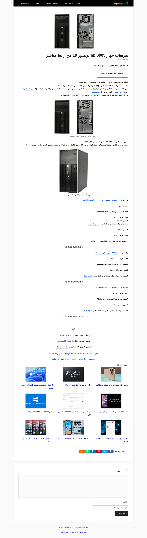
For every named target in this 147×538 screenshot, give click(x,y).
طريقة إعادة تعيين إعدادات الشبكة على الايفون (111, 385)
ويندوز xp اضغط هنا (64, 335)
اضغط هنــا (93, 224)
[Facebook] (111, 451)
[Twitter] (105, 451)
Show (103, 73)
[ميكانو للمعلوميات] (120, 3)
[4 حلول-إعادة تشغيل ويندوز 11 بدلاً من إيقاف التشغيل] (35, 380)
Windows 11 (25, 3)
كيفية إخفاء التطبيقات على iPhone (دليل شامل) (74, 438)
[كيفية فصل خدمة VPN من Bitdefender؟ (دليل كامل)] (73, 407)
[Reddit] (81, 451)
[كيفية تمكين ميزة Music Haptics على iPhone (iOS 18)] (111, 433)
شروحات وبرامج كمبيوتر (72, 3)
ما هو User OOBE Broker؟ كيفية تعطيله (38, 412)
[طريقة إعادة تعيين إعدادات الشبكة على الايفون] (111, 380)
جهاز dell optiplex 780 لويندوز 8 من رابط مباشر (69, 359)
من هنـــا (117, 92)
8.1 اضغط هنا (62, 347)
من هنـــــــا (96, 92)
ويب (37, 3)
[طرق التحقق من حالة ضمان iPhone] (73, 380)
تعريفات (92, 359)
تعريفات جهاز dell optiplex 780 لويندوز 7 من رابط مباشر (73, 353)
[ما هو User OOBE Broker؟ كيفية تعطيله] (35, 407)
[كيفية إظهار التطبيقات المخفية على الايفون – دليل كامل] (35, 433)
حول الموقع (64, 532)
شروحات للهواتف (51, 3)
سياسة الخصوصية (81, 532)
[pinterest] (99, 451)
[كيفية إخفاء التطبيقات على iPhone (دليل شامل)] (73, 433)
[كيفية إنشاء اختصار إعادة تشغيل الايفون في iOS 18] (111, 407)
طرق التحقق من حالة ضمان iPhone (78, 385)
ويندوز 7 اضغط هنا (64, 341)
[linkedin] (93, 451)
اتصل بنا (71, 532)
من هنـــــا (29, 89)
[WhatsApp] (87, 451)
